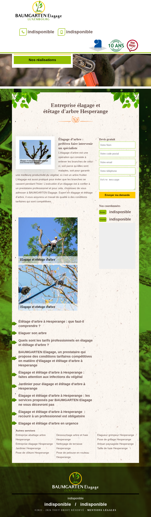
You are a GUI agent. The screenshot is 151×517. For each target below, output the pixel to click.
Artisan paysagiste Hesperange (115, 443)
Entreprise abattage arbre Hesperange (31, 437)
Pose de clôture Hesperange (32, 452)
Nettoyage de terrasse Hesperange (69, 446)
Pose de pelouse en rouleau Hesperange (72, 455)
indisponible (41, 31)
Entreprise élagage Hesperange (34, 443)
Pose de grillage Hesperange (114, 439)
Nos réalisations (42, 60)
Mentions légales (101, 510)
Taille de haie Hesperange (112, 448)
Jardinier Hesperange (28, 448)
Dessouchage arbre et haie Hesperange (72, 437)
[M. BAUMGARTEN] (38, 11)
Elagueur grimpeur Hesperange (115, 435)
